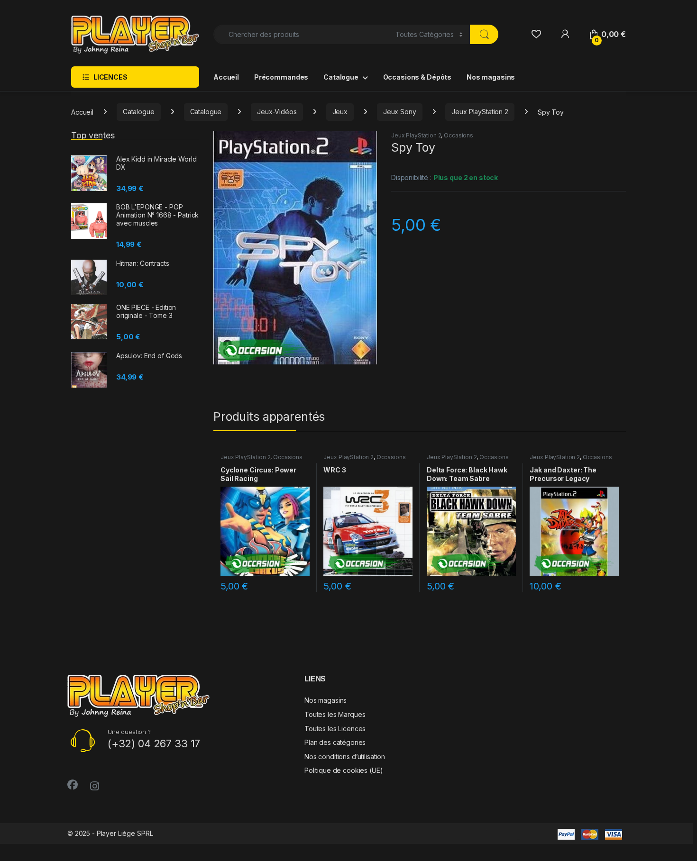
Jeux (340, 112)
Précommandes (281, 77)
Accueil (226, 77)
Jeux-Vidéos (276, 112)
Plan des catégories (335, 742)
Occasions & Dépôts (417, 77)
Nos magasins (491, 77)
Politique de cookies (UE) (343, 770)
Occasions (458, 135)
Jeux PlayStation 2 (479, 112)
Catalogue (340, 77)
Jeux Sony (399, 112)
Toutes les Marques (334, 714)
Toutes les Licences (335, 729)
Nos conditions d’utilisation (344, 756)
